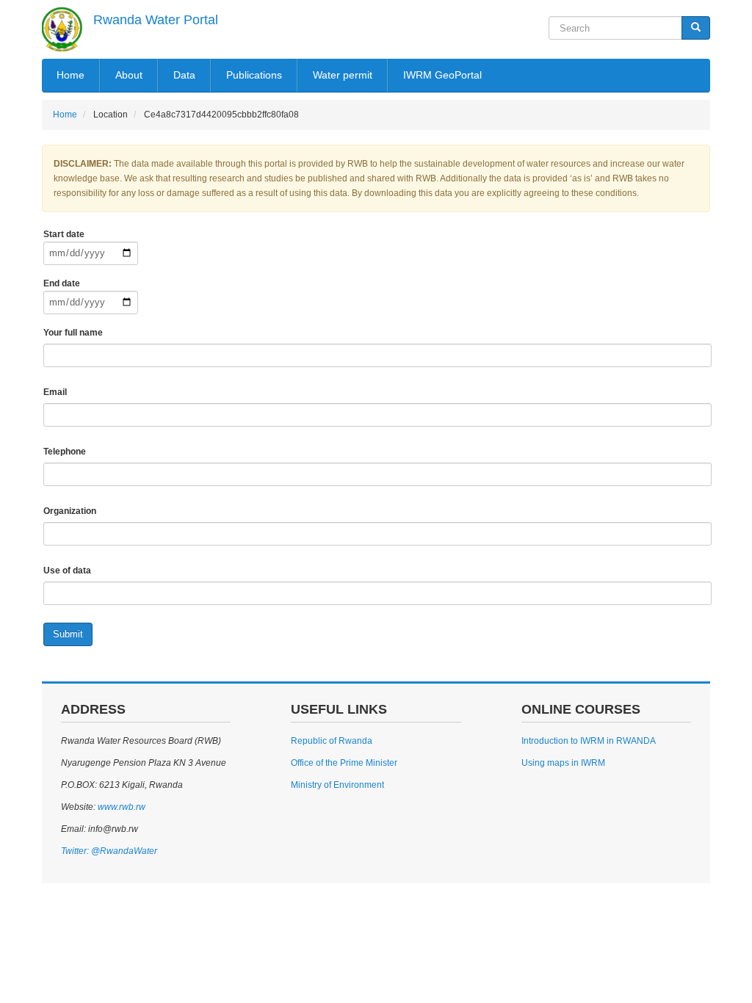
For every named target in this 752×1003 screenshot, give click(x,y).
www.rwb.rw (120, 807)
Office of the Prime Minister (344, 763)
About (128, 75)
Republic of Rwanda (331, 741)
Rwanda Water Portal (155, 19)
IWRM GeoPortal (442, 75)
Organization (69, 511)
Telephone (64, 451)
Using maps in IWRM (563, 763)
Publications (254, 75)
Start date (63, 234)
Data (184, 75)
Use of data (67, 570)
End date (61, 283)
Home (70, 75)
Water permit (342, 75)
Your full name (73, 332)
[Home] (62, 29)
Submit (68, 634)
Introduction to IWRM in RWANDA (588, 741)
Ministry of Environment (337, 785)
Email (55, 392)
